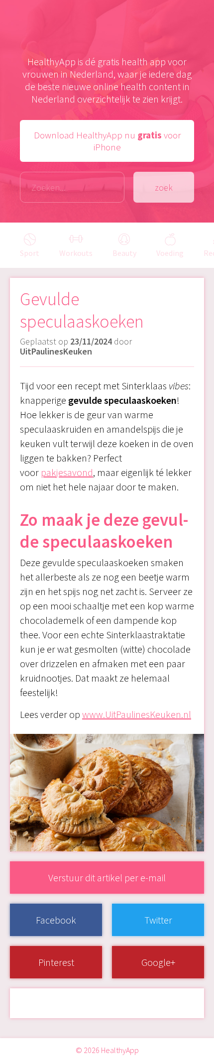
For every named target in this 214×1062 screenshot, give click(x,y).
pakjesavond (67, 472)
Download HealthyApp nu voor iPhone (107, 141)
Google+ (158, 962)
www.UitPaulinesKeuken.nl (136, 714)
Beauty (124, 253)
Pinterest (56, 962)
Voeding (170, 253)
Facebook (56, 920)
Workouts (76, 253)
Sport (29, 253)
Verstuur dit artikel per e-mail (107, 877)
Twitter (158, 920)
